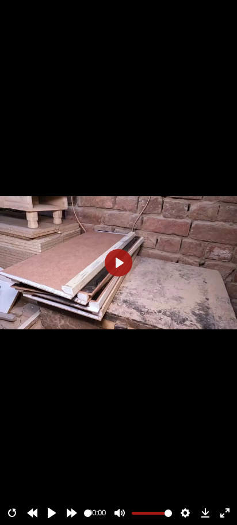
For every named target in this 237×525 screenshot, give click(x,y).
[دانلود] (205, 513)
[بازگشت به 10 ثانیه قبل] (32, 513)
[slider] (87, 513)
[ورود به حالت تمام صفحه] (225, 513)
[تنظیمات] (185, 513)
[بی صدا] (119, 513)
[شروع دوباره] (12, 513)
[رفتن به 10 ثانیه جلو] (72, 513)
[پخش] (52, 513)
